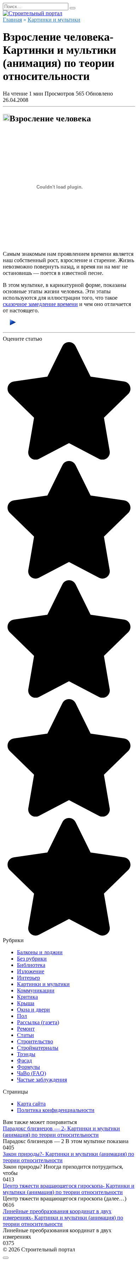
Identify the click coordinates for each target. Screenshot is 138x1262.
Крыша (25, 1003)
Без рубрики (32, 959)
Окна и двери (33, 1010)
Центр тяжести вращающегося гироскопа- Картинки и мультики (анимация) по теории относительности (68, 1189)
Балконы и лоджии (40, 952)
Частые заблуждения (42, 1080)
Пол (22, 1016)
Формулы (28, 1067)
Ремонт (26, 1029)
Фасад (24, 1061)
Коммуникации (35, 990)
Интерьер (28, 978)
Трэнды (26, 1054)
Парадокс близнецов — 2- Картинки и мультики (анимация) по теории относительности (61, 1131)
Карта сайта (31, 1104)
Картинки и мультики (43, 984)
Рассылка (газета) (38, 1022)
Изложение (30, 971)
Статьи (25, 1035)
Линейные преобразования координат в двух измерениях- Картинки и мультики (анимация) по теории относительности (63, 1217)
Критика (27, 997)
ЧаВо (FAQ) (31, 1073)
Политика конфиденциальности (55, 1110)
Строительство (35, 1041)
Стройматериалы (37, 1048)
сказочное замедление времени (40, 304)
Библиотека (31, 965)
